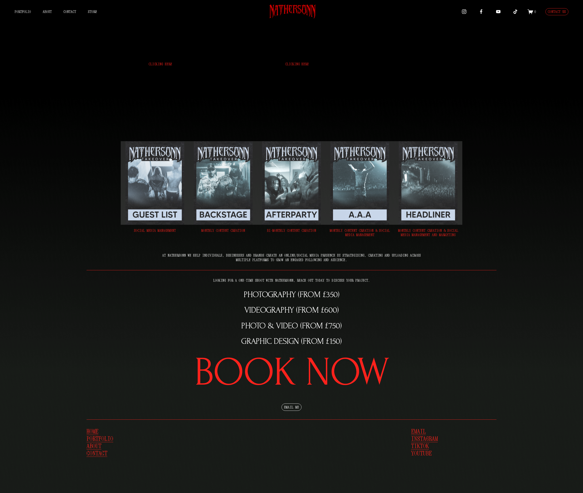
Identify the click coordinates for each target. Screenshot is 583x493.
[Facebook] (481, 11)
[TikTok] (515, 11)
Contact (69, 11)
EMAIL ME (291, 407)
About (47, 11)
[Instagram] (464, 11)
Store (92, 11)
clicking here (160, 64)
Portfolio (23, 11)
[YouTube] (498, 11)
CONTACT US (557, 11)
